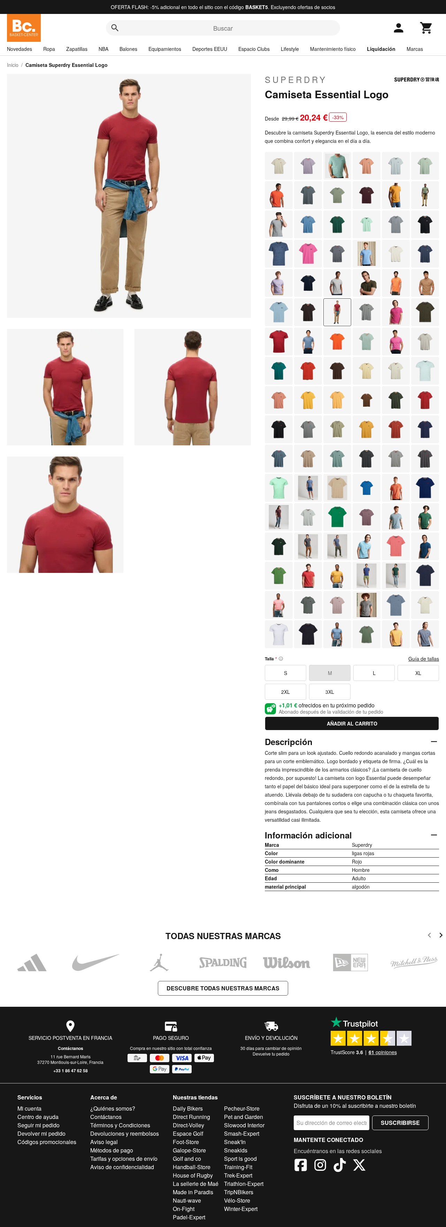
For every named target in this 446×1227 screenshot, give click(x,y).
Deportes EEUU (209, 48)
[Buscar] (115, 28)
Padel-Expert (189, 1217)
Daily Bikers (188, 1108)
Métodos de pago (111, 1150)
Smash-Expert (241, 1133)
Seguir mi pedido (38, 1125)
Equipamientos (164, 48)
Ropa (49, 48)
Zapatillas (76, 48)
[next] (441, 936)
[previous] (429, 936)
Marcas (415, 48)
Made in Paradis (193, 1192)
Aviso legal (104, 1142)
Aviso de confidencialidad (122, 1167)
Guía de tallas (423, 658)
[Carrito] (426, 28)
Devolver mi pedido (41, 1133)
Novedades (19, 48)
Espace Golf (188, 1133)
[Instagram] (320, 1166)
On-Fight (183, 1209)
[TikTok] (340, 1166)
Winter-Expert (240, 1209)
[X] (359, 1166)
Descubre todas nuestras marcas (223, 988)
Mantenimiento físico (333, 48)
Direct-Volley (188, 1125)
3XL (329, 691)
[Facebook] (301, 1166)
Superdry (296, 79)
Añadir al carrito (352, 723)
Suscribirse (400, 1123)
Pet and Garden (243, 1117)
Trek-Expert (238, 1175)
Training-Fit (238, 1167)
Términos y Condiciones (120, 1125)
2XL (285, 691)
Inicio (12, 64)
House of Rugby (193, 1175)
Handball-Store (191, 1167)
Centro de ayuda (38, 1117)
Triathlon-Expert (243, 1184)
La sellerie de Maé (195, 1184)
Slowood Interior (244, 1125)
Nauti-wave (187, 1200)
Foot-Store (186, 1142)
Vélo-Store (237, 1200)
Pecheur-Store (242, 1108)
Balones (128, 48)
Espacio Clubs (254, 48)
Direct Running (191, 1117)
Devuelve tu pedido (271, 1054)
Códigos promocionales (46, 1142)
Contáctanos (70, 1048)
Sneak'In (235, 1142)
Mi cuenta (29, 1108)
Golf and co (187, 1159)
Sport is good (240, 1159)
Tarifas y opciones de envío (123, 1159)
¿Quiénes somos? (112, 1108)
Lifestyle (290, 48)
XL (418, 672)
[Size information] (280, 658)
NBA (103, 48)
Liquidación (381, 48)
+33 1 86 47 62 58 (70, 1070)
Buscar (223, 27)
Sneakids (235, 1150)
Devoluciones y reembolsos (124, 1133)
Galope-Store (189, 1150)
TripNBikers (238, 1192)
